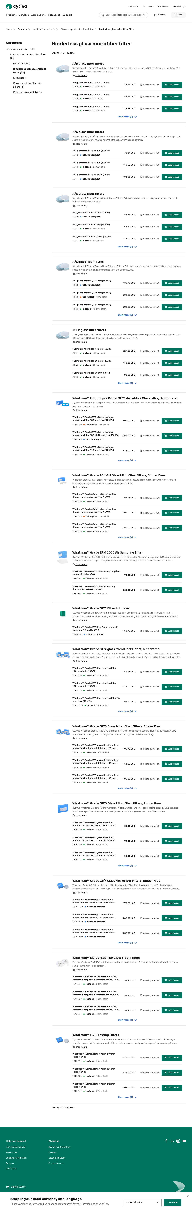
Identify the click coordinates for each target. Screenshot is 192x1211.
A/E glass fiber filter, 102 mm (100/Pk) (91, 281)
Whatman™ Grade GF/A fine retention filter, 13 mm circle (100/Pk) (96, 699)
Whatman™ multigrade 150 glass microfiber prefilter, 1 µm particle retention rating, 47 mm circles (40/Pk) (96, 978)
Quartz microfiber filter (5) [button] (27, 92)
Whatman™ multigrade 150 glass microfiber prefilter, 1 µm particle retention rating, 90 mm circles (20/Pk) (96, 993)
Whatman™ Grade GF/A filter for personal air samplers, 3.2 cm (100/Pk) (95, 629)
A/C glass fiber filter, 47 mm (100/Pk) (91, 163)
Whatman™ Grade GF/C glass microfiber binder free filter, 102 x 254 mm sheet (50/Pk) (95, 433)
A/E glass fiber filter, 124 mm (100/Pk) (91, 293)
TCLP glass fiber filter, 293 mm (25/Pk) (91, 361)
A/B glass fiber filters (88, 63)
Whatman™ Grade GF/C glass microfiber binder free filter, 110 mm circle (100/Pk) (93, 448)
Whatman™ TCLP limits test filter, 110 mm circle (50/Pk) (93, 1055)
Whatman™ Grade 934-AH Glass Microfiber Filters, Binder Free (118, 475)
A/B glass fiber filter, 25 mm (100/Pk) (91, 82)
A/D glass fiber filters (88, 193)
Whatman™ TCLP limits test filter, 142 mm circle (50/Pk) (93, 1085)
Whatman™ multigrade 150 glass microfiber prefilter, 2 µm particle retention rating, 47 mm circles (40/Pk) (96, 1008)
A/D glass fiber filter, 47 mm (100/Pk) (91, 224)
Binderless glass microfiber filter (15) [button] (29, 71)
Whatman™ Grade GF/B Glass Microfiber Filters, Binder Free (116, 726)
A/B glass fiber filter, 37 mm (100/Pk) (91, 94)
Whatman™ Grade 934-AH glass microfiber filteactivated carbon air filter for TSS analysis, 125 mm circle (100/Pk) (94, 526)
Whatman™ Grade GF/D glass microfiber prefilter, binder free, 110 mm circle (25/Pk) (94, 839)
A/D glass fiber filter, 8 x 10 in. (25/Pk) (91, 236)
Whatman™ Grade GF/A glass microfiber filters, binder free (115, 649)
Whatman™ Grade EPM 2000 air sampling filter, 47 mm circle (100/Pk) (96, 573)
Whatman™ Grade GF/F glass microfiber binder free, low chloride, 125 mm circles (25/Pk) (93, 901)
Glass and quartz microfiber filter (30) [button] (28, 56)
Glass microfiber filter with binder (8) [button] (27, 85)
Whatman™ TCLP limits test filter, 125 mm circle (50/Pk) (93, 1070)
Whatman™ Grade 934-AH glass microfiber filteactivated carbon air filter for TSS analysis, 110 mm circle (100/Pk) (94, 496)
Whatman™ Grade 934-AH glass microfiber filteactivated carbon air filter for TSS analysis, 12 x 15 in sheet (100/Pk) (94, 511)
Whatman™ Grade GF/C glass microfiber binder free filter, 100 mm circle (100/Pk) (93, 418)
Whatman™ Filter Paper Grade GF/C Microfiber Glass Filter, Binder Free (124, 398)
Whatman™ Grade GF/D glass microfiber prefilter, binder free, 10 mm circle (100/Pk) (94, 824)
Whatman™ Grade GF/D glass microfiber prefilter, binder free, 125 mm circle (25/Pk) (94, 854)
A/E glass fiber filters (88, 261)
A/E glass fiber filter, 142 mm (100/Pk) (91, 305)
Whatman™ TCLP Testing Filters (95, 1035)
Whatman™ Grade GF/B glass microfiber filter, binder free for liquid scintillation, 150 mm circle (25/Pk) (95, 762)
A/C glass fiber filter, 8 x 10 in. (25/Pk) (91, 175)
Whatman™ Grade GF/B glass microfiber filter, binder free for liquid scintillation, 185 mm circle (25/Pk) (95, 777)
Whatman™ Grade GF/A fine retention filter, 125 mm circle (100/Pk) (94, 684)
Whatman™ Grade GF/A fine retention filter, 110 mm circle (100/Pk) (94, 669)
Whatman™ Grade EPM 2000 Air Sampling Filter (107, 552)
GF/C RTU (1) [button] (20, 78)
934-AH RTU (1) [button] (21, 63)
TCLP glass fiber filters (89, 330)
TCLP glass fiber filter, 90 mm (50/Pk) (91, 373)
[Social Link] (166, 1141)
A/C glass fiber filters (88, 132)
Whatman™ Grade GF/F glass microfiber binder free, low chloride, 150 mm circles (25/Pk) (93, 931)
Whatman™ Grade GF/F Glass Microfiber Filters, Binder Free (116, 880)
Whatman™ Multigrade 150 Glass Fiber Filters (106, 958)
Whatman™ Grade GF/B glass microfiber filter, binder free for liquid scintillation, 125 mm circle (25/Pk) (95, 747)
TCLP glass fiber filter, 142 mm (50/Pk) (91, 349)
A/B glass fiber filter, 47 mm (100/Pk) (91, 106)
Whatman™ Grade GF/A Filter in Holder (100, 608)
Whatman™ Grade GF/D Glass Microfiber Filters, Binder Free (116, 803)
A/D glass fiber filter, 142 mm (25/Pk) (91, 212)
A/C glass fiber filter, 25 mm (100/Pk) (91, 151)
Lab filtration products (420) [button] (21, 49)
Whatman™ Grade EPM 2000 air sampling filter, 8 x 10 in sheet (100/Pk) (93, 588)
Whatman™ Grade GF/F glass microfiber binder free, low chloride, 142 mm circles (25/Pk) (93, 916)
